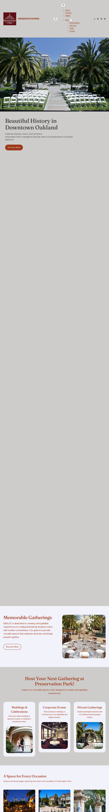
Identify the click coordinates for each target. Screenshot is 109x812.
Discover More (14, 147)
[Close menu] (63, 5)
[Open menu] (55, 19)
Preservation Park (28, 18)
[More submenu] (70, 20)
